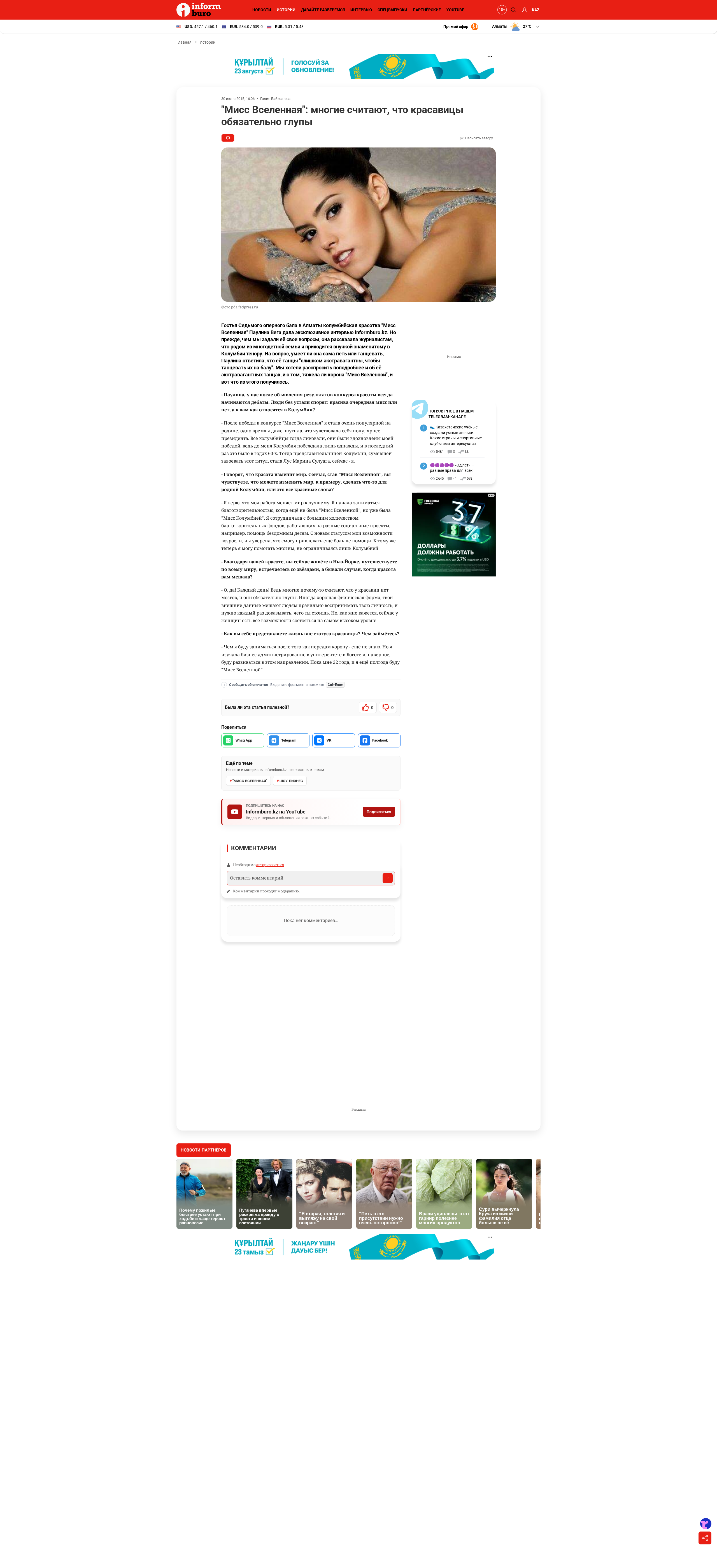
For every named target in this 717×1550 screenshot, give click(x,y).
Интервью (361, 10)
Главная (184, 42)
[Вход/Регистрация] (523, 10)
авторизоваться (270, 864)
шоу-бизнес (291, 781)
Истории (286, 10)
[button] (516, 26)
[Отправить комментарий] (388, 878)
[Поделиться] (705, 1538)
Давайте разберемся (323, 10)
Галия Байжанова (275, 99)
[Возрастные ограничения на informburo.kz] (501, 10)
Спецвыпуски (392, 10)
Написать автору (478, 138)
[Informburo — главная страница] (200, 10)
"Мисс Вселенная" (249, 781)
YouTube (455, 10)
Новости (261, 10)
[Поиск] (512, 10)
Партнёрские (427, 10)
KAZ (535, 10)
